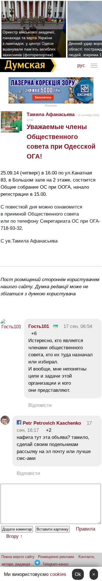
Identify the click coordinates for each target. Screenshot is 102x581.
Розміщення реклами (56, 557)
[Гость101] (11, 326)
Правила (85, 529)
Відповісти (40, 405)
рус (81, 65)
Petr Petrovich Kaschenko (51, 423)
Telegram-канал (55, 564)
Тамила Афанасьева (51, 114)
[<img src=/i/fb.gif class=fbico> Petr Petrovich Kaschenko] (5, 423)
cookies (58, 574)
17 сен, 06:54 (77, 326)
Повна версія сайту (18, 557)
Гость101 (38, 326)
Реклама (51, 105)
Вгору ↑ (14, 536)
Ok (78, 574)
